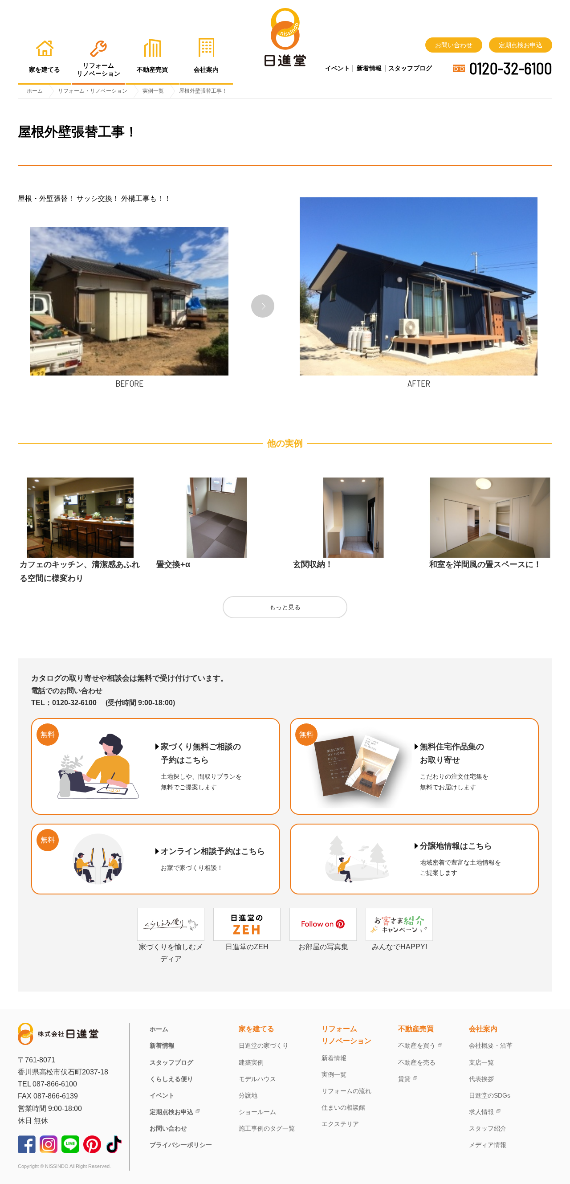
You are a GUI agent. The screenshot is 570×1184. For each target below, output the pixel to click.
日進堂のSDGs (489, 1095)
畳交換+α (173, 564)
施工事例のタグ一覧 (267, 1128)
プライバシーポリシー (181, 1144)
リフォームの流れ (346, 1090)
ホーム (159, 1029)
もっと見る (285, 607)
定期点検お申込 (520, 45)
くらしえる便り (171, 1078)
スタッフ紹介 (487, 1128)
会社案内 (483, 1029)
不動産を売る (417, 1062)
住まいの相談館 (343, 1107)
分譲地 (248, 1095)
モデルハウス (257, 1078)
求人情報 (481, 1111)
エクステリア (340, 1123)
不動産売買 (416, 1029)
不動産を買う (417, 1045)
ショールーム (257, 1111)
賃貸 (404, 1078)
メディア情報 (487, 1144)
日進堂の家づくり (264, 1045)
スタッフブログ (410, 68)
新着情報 (369, 68)
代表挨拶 (481, 1078)
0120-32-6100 (510, 68)
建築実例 (251, 1062)
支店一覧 (481, 1062)
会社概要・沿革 (491, 1045)
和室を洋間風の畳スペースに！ (485, 564)
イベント (337, 68)
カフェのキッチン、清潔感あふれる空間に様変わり (80, 571)
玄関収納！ (313, 564)
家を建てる (256, 1029)
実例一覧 (334, 1074)
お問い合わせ (453, 45)
